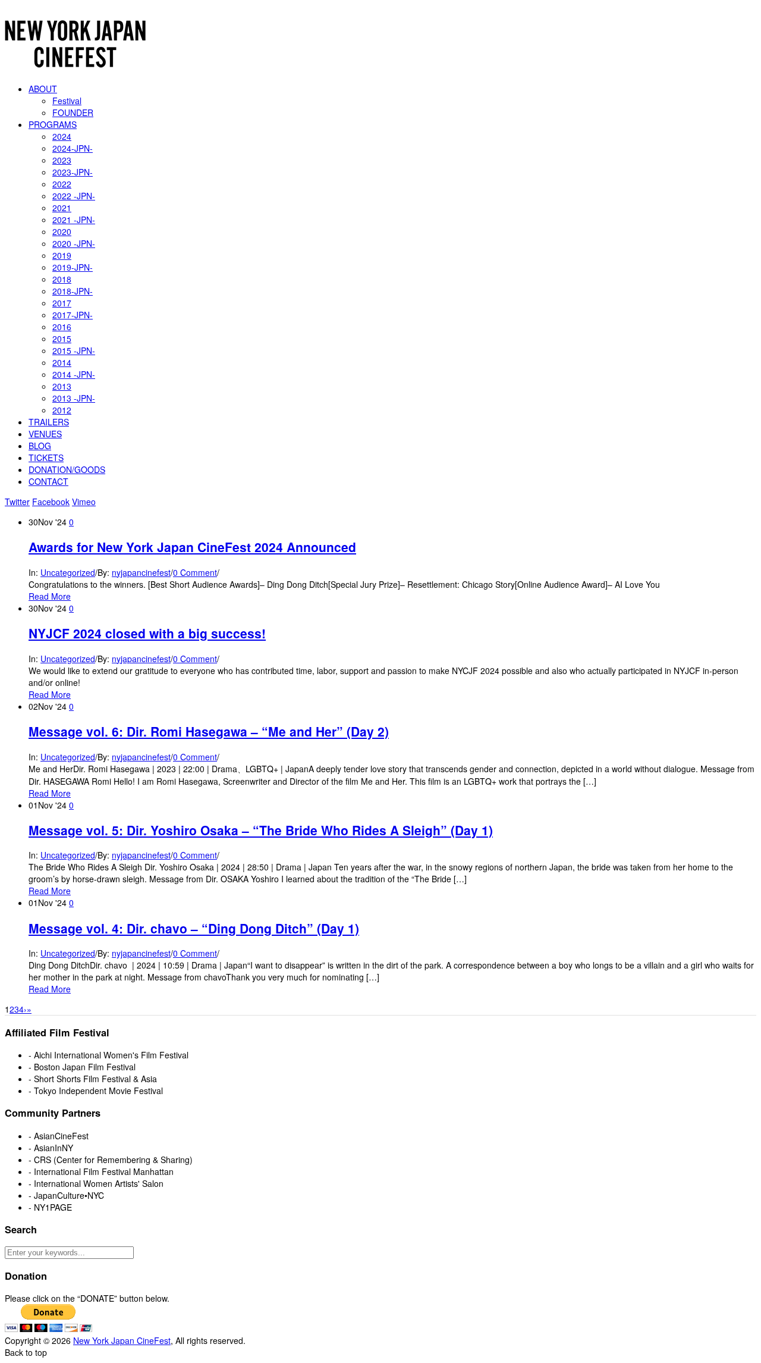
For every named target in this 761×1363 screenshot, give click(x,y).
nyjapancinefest (141, 572)
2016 (61, 327)
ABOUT (43, 89)
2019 (61, 255)
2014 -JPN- (73, 374)
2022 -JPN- (73, 196)
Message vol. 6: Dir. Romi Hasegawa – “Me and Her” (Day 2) (209, 731)
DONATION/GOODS (67, 469)
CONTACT (48, 481)
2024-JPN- (72, 148)
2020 (61, 231)
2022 (61, 184)
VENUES (45, 434)
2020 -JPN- (73, 243)
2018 (61, 279)
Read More (50, 596)
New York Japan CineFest (122, 1340)
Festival (66, 100)
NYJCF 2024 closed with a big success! (147, 633)
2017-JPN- (72, 315)
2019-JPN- (72, 267)
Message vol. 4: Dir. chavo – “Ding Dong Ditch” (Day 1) (194, 928)
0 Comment (195, 572)
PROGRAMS (53, 124)
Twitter (17, 501)
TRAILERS (49, 422)
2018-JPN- (72, 291)
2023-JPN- (72, 172)
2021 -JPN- (73, 219)
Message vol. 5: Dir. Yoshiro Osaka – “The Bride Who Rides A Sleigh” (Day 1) (261, 830)
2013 (61, 386)
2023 (61, 160)
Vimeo (84, 501)
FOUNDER (72, 112)
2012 (61, 410)
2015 (61, 338)
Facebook (51, 501)
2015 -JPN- (73, 350)
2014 (61, 362)
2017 (61, 303)
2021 (61, 208)
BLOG (40, 446)
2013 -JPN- (73, 398)
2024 (61, 136)
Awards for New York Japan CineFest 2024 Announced (192, 547)
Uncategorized (67, 572)
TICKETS (46, 457)
